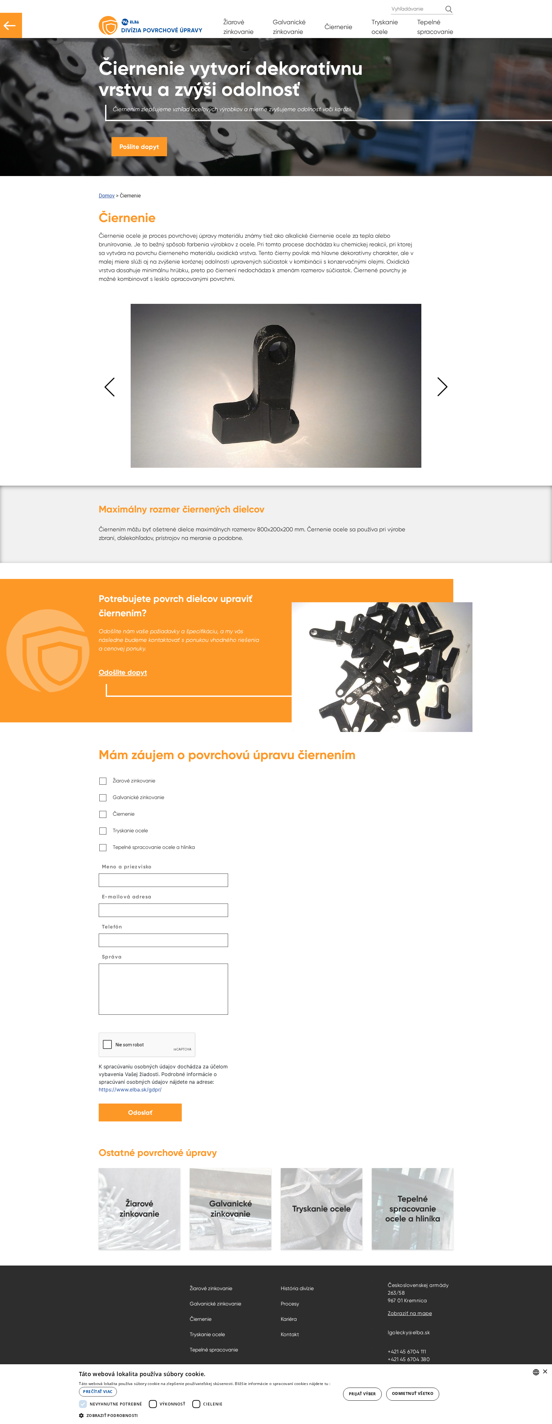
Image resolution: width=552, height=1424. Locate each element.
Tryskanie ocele (130, 830)
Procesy (290, 1304)
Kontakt (290, 1334)
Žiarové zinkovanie (134, 781)
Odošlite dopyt (123, 672)
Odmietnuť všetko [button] (412, 1393)
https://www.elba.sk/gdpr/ (130, 1089)
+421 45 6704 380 (409, 1359)
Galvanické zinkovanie (138, 797)
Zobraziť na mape (410, 1313)
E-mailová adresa (126, 897)
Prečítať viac (97, 1391)
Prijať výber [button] (362, 1394)
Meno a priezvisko (127, 867)
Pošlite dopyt (139, 146)
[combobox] (536, 1372)
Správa (112, 957)
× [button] (544, 1371)
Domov (107, 196)
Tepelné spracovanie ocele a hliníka (154, 847)
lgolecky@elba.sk (409, 1332)
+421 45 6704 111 (407, 1352)
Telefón (112, 927)
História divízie (297, 1288)
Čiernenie (123, 814)
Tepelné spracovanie (214, 1350)
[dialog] (276, 1394)
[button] (206, 1415)
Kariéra (289, 1319)
